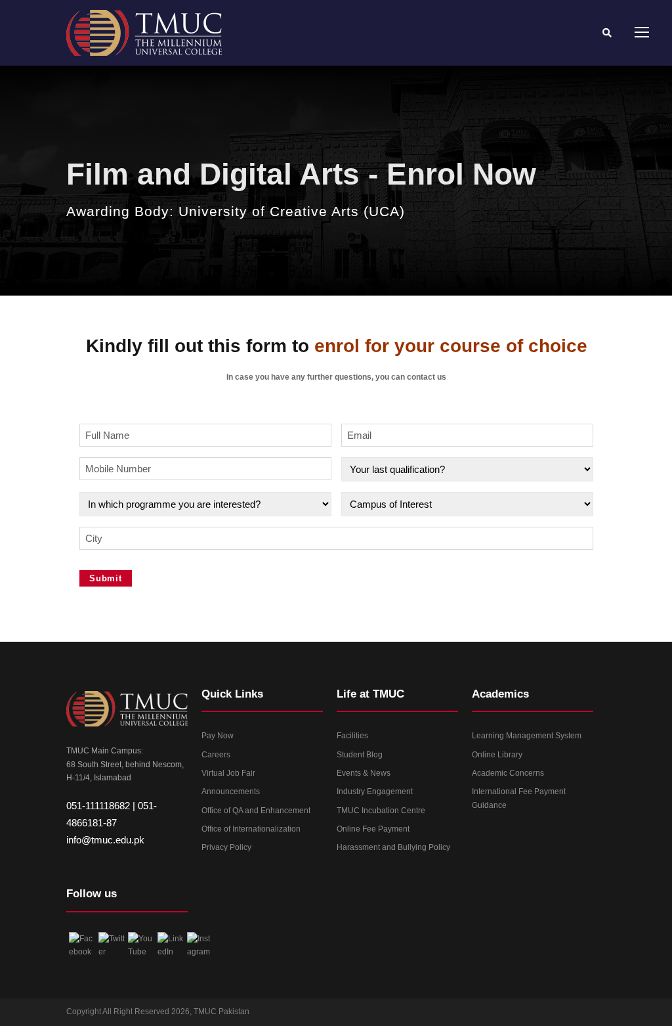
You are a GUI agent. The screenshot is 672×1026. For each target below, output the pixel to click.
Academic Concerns (508, 773)
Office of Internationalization (251, 829)
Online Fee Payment (373, 829)
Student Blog (360, 754)
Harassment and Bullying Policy (393, 847)
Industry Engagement (375, 791)
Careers (215, 754)
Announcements (230, 791)
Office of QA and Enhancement (255, 810)
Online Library (497, 754)
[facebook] (510, 1015)
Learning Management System (526, 735)
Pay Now (217, 735)
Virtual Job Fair (228, 773)
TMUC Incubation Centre (381, 810)
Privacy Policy (226, 847)
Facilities (352, 735)
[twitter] (536, 1015)
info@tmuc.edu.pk (105, 839)
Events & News (363, 773)
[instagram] (587, 1015)
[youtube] (561, 1015)
